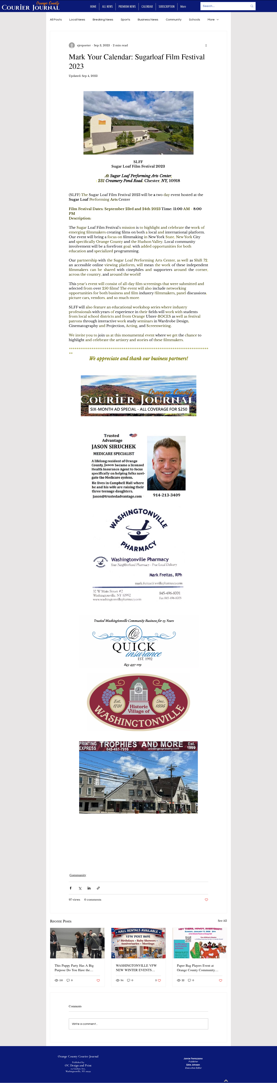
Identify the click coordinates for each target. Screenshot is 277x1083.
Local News (77, 19)
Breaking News (103, 19)
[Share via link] (98, 888)
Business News (148, 19)
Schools (194, 19)
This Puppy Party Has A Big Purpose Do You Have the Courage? (74, 967)
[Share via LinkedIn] (89, 888)
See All (222, 920)
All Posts (56, 19)
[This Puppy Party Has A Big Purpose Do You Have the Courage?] (77, 943)
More (211, 19)
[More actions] (206, 45)
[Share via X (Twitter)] (80, 888)
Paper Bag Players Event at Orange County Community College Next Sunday (196, 967)
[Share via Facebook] (70, 888)
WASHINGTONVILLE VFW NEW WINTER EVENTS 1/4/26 (136, 967)
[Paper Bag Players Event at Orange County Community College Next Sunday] (199, 943)
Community (173, 19)
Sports (125, 19)
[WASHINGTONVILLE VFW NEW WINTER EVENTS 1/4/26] (138, 943)
